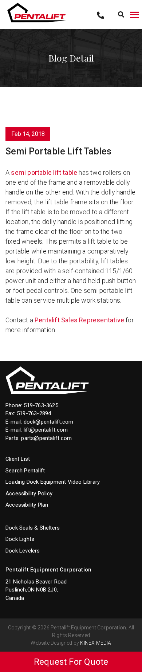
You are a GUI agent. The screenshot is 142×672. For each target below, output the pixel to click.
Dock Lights (19, 539)
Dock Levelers (22, 550)
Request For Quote (71, 662)
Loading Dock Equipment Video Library (52, 482)
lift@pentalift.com (46, 430)
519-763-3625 (41, 405)
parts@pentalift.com (46, 438)
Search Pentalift (25, 470)
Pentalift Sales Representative (80, 320)
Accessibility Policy (28, 493)
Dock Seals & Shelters (32, 527)
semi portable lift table (44, 172)
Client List (17, 459)
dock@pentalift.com (49, 421)
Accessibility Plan (26, 505)
